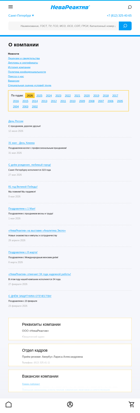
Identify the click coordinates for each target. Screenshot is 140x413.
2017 (115, 95)
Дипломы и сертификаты (23, 62)
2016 (16, 101)
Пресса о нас (16, 76)
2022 (68, 95)
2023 (58, 95)
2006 (110, 101)
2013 (44, 101)
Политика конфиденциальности (27, 71)
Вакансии (13, 80)
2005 (120, 101)
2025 (39, 95)
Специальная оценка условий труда (29, 85)
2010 (72, 101)
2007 (101, 101)
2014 (35, 101)
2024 (49, 95)
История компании (19, 67)
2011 (63, 101)
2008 (91, 101)
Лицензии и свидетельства (24, 58)
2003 (25, 106)
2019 (96, 95)
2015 (25, 101)
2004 (16, 106)
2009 (82, 101)
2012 (54, 101)
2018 (106, 95)
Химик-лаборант (31, 384)
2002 (35, 106)
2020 (87, 95)
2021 (77, 95)
